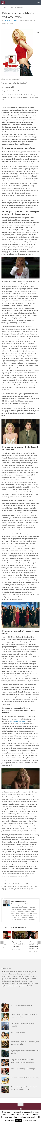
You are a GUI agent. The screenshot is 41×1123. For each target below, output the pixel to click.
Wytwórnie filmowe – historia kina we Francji (25, 1078)
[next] (39, 942)
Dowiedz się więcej (29, 1120)
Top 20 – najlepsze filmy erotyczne (22, 1005)
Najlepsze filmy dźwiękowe (12, 7)
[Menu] (38, 2)
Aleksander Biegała (11, 21)
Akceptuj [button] (18, 1120)
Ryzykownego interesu (18, 721)
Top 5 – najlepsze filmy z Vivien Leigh (23, 1069)
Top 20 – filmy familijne (18, 1033)
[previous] (1, 942)
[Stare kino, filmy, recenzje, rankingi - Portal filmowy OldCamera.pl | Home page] (3, 2)
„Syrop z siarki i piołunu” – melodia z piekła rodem (18, 944)
